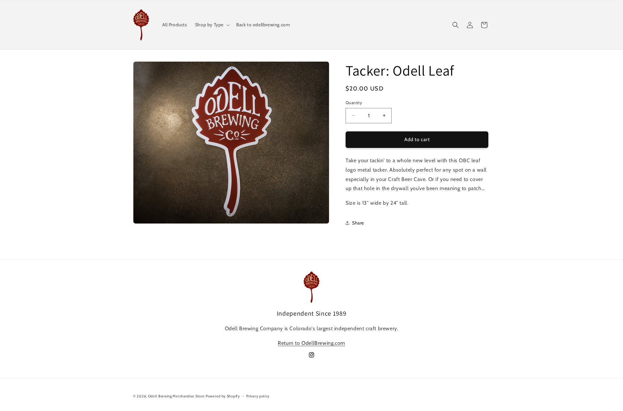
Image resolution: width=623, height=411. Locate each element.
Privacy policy (258, 396)
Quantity (354, 102)
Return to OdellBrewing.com (311, 343)
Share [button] (358, 223)
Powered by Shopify (223, 396)
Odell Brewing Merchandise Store (176, 396)
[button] (211, 24)
